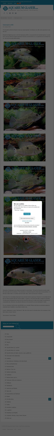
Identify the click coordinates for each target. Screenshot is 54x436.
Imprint (29, 231)
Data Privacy (25, 231)
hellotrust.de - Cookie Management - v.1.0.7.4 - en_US (27, 233)
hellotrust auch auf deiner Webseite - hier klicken (27, 226)
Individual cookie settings (27, 220)
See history (27, 222)
